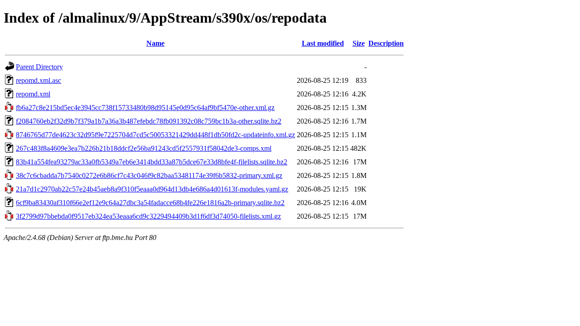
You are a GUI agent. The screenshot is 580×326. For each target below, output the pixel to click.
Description (386, 43)
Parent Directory (39, 67)
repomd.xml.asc (38, 80)
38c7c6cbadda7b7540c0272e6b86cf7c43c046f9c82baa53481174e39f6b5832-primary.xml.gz (149, 175)
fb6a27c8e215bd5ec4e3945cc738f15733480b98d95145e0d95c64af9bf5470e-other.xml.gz (145, 107)
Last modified (323, 43)
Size (359, 43)
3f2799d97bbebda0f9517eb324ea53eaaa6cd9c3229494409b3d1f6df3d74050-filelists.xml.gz (148, 216)
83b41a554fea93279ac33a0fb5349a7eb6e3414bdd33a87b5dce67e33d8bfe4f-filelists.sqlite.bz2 (151, 162)
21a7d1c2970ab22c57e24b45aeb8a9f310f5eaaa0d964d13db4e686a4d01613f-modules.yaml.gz (152, 189)
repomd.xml (33, 94)
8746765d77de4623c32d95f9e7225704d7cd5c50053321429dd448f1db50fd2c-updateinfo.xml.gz (155, 135)
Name (155, 43)
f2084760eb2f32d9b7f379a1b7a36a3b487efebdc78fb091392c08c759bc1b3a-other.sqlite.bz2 (148, 121)
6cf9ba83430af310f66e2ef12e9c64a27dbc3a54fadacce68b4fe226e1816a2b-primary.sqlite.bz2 (150, 202)
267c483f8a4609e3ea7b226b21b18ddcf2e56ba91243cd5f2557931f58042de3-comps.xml (143, 148)
